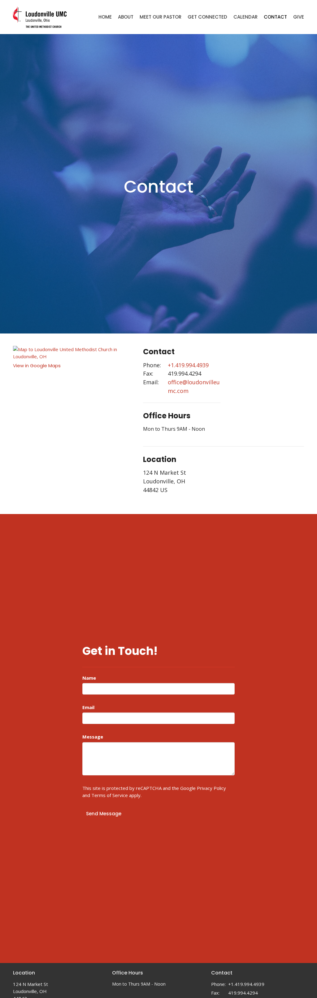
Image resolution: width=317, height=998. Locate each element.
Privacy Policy (211, 788)
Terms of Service (109, 795)
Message (92, 737)
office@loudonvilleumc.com (194, 386)
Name (89, 678)
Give (298, 17)
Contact (275, 17)
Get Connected (207, 17)
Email (88, 707)
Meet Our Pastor (160, 17)
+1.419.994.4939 (188, 365)
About (125, 17)
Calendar (245, 17)
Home (105, 17)
